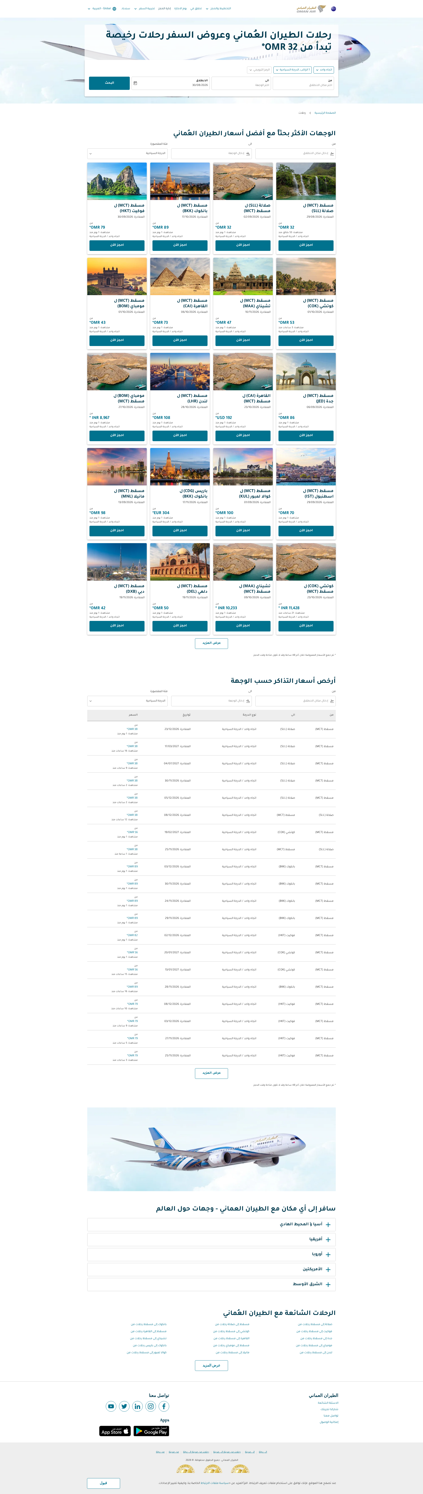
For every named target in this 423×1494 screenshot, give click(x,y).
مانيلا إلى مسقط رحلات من (232, 1352)
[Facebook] (164, 1406)
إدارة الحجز (164, 8)
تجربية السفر (144, 9)
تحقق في (196, 8)
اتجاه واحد (326, 70)
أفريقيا (315, 1239)
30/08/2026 (200, 85)
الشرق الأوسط (307, 1284)
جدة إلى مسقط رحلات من (316, 1338)
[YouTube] (111, 1406)
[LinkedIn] (137, 1406)
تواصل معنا (331, 1416)
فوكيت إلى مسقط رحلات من (314, 1331)
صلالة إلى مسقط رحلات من (315, 1324)
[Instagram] (150, 1406)
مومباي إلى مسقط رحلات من (314, 1345)
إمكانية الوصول (329, 1422)
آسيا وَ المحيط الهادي (301, 1224)
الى (267, 80)
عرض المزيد (212, 1365)
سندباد (125, 8)
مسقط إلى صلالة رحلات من (232, 1324)
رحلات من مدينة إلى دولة (196, 1452)
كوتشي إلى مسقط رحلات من (231, 1331)
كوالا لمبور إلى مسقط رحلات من (147, 1352)
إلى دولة (263, 1452)
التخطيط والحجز (218, 9)
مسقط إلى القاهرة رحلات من (149, 1331)
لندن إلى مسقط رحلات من (316, 1352)
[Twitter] (124, 1406)
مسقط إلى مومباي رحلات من (231, 1345)
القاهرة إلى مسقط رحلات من (231, 1338)
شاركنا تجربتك (329, 1409)
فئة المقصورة (159, 144)
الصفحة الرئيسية (325, 113)
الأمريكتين (312, 1269)
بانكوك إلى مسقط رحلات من (149, 1324)
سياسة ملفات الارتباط (215, 1483)
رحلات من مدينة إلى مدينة (227, 1452)
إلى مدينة (250, 1452)
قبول (103, 1483)
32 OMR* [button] (279, 48)
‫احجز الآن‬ (306, 245)
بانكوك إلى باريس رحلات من (150, 1345)
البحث (109, 83)
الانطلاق (202, 80)
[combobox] (303, 85)
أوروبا (317, 1254)
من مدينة (174, 1452)
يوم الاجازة (180, 8)
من (330, 80)
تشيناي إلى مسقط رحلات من (148, 1338)
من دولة (160, 1452)
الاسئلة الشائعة (328, 1403)
